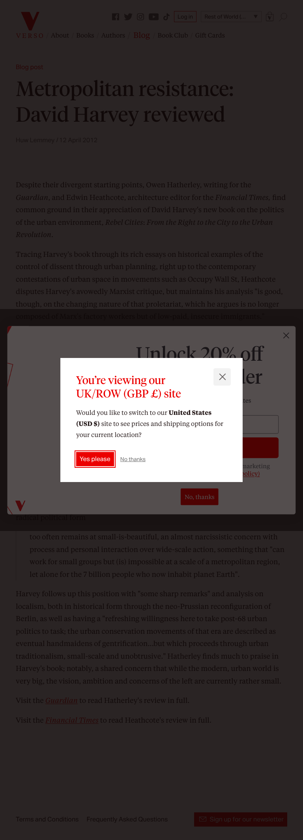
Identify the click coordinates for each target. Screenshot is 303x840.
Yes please (95, 459)
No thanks (133, 459)
